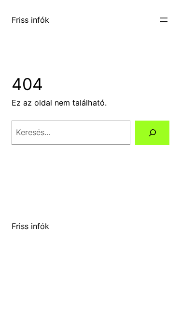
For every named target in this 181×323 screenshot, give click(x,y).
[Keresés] (152, 133)
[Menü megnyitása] (163, 20)
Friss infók (30, 20)
